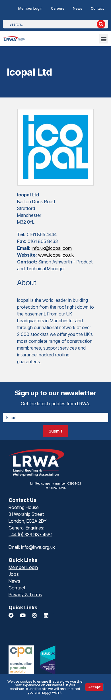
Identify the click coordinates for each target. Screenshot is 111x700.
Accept (94, 687)
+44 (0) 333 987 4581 (30, 534)
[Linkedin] (49, 618)
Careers (57, 8)
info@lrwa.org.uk (38, 547)
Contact (97, 8)
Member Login (30, 8)
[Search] (101, 24)
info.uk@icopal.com (52, 248)
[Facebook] (14, 618)
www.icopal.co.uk (56, 255)
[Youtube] (25, 618)
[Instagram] (37, 618)
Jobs (14, 574)
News (77, 8)
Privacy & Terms (25, 594)
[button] (103, 38)
